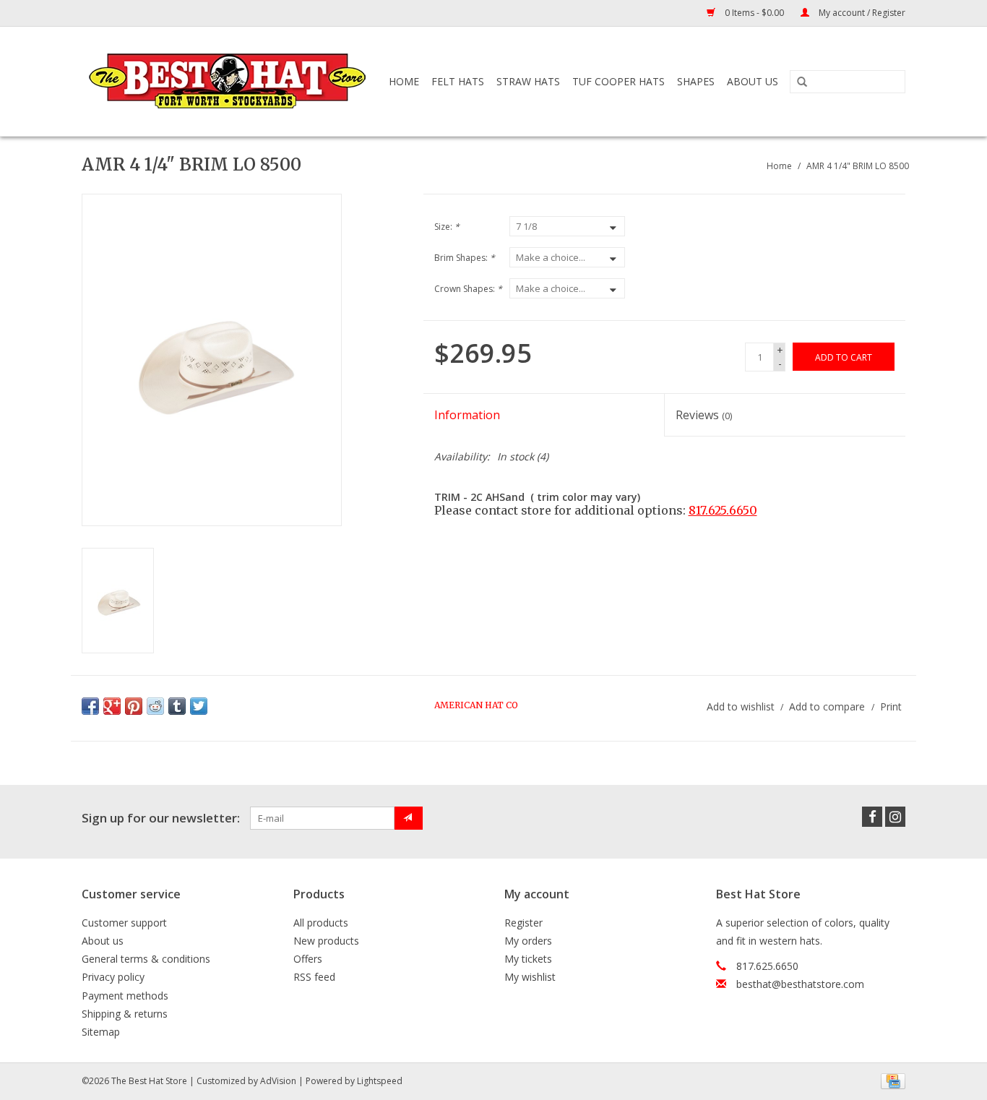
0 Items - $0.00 (754, 13)
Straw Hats (528, 81)
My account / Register (860, 13)
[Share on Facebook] (90, 706)
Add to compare (828, 706)
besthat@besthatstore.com (800, 984)
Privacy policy (113, 977)
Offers (307, 959)
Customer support (124, 922)
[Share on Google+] (112, 706)
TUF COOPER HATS (618, 81)
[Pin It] (133, 706)
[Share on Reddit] (155, 706)
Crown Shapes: (468, 289)
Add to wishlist (741, 706)
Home (404, 81)
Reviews (704, 415)
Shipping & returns (125, 1013)
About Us (752, 81)
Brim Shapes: (464, 258)
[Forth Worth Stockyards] (229, 81)
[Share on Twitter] (198, 706)
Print (891, 706)
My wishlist (530, 977)
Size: (447, 226)
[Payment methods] (890, 1080)
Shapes (696, 81)
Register (523, 922)
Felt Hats (457, 81)
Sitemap (101, 1032)
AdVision (278, 1081)
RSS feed (314, 977)
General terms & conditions (146, 959)
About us (103, 941)
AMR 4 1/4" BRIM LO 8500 (857, 166)
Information (467, 415)
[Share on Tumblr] (177, 706)
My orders (528, 941)
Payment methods (125, 995)
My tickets (528, 959)
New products (326, 941)
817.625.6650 (723, 510)
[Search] (802, 82)
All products (320, 922)
